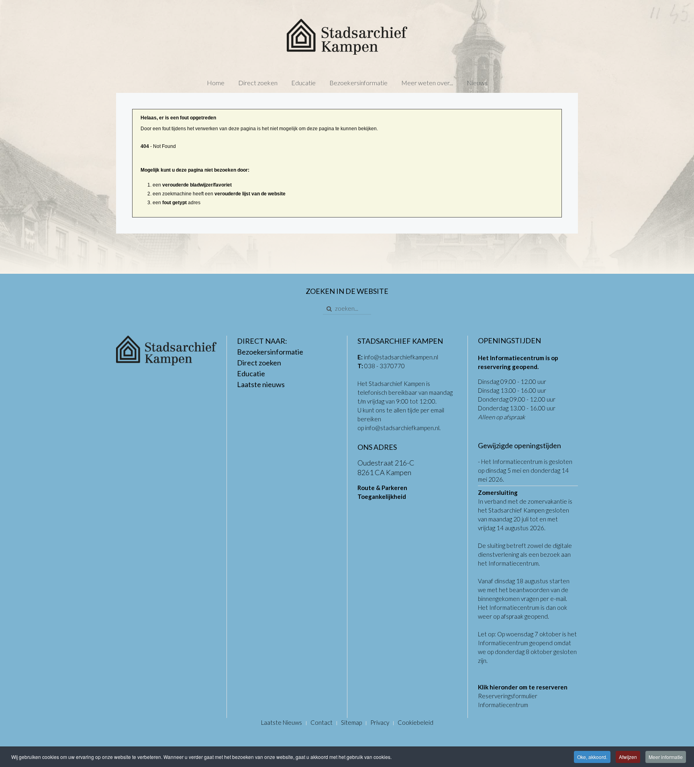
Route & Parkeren (382, 487)
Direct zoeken (258, 82)
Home (216, 82)
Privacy (379, 722)
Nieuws (477, 82)
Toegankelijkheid (381, 496)
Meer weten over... (427, 82)
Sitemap (351, 722)
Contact (321, 722)
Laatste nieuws (261, 384)
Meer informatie (666, 756)
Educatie (303, 82)
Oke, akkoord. (592, 756)
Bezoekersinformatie (358, 82)
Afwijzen (628, 756)
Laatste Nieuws (281, 722)
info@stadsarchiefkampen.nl (401, 357)
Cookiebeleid (415, 722)
